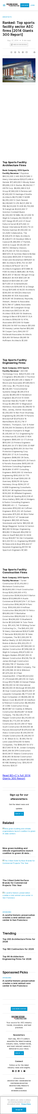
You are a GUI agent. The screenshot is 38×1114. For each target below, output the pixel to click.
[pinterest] (23, 52)
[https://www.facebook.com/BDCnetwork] (13, 1071)
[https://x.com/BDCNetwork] (21, 1071)
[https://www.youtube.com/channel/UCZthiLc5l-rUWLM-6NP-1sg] (24, 1071)
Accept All (19, 1109)
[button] (4, 5)
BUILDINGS (19, 1088)
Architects (7, 17)
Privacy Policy (26, 1104)
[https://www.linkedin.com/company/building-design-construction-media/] (19, 1071)
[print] (34, 52)
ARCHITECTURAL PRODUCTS (19, 1086)
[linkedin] (15, 52)
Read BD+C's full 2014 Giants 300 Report (16, 777)
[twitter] (19, 52)
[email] (27, 52)
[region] (19, 1105)
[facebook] (11, 52)
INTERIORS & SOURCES (19, 1091)
